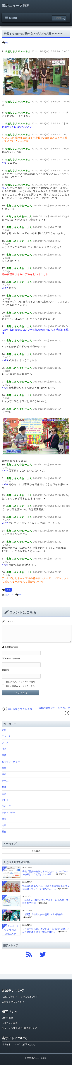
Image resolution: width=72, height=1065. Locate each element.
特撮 (4, 768)
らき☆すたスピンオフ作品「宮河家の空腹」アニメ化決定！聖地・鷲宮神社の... (45, 930)
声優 (4, 755)
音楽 (4, 793)
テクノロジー (8, 812)
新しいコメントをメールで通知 (20, 682)
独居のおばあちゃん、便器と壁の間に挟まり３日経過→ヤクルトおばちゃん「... (45, 887)
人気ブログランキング (13, 1002)
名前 (7, 647)
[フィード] (29, 953)
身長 (8, 590)
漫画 (4, 749)
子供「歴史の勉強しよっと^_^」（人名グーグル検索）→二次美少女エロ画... (45, 873)
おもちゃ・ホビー (11, 761)
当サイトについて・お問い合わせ (19, 1044)
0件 (6, 43)
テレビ (5, 800)
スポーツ (6, 806)
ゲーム (5, 780)
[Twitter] (43, 953)
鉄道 (4, 774)
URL (7, 670)
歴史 (4, 831)
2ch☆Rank (7, 1017)
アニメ (5, 742)
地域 (4, 825)
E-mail (8, 659)
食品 (4, 819)
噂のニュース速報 (16, 6)
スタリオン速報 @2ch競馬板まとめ (19, 1028)
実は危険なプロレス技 (20, 709)
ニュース (6, 736)
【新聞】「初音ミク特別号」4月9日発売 (42, 914)
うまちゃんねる (10, 1023)
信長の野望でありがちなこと (54, 707)
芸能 (4, 787)
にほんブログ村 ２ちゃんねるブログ (20, 996)
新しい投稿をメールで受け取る (20, 686)
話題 (4, 730)
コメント (9, 595)
